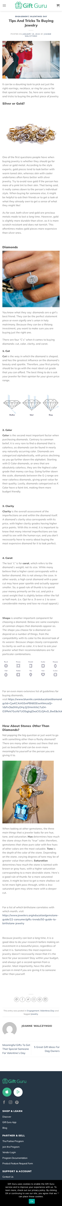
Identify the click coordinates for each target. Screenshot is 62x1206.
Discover (6, 1116)
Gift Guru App (9, 1122)
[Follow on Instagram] (10, 1103)
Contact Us (7, 1176)
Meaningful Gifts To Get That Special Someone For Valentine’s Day (16, 1049)
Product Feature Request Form (17, 1163)
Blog (4, 1127)
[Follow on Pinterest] (17, 1103)
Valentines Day (38, 16)
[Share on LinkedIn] (45, 999)
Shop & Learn (12, 1111)
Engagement (22, 16)
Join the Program (10, 1146)
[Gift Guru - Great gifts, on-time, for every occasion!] (31, 5)
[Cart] (58, 5)
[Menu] (4, 5)
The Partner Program (13, 1141)
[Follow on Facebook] (4, 1103)
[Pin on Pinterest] (39, 999)
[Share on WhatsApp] (16, 999)
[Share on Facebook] (22, 999)
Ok (31, 1201)
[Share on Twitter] (28, 999)
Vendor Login (9, 1152)
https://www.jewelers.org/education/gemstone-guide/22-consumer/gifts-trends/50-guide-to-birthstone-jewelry (30, 919)
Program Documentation (15, 1157)
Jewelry (34, 1014)
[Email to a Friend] (34, 999)
